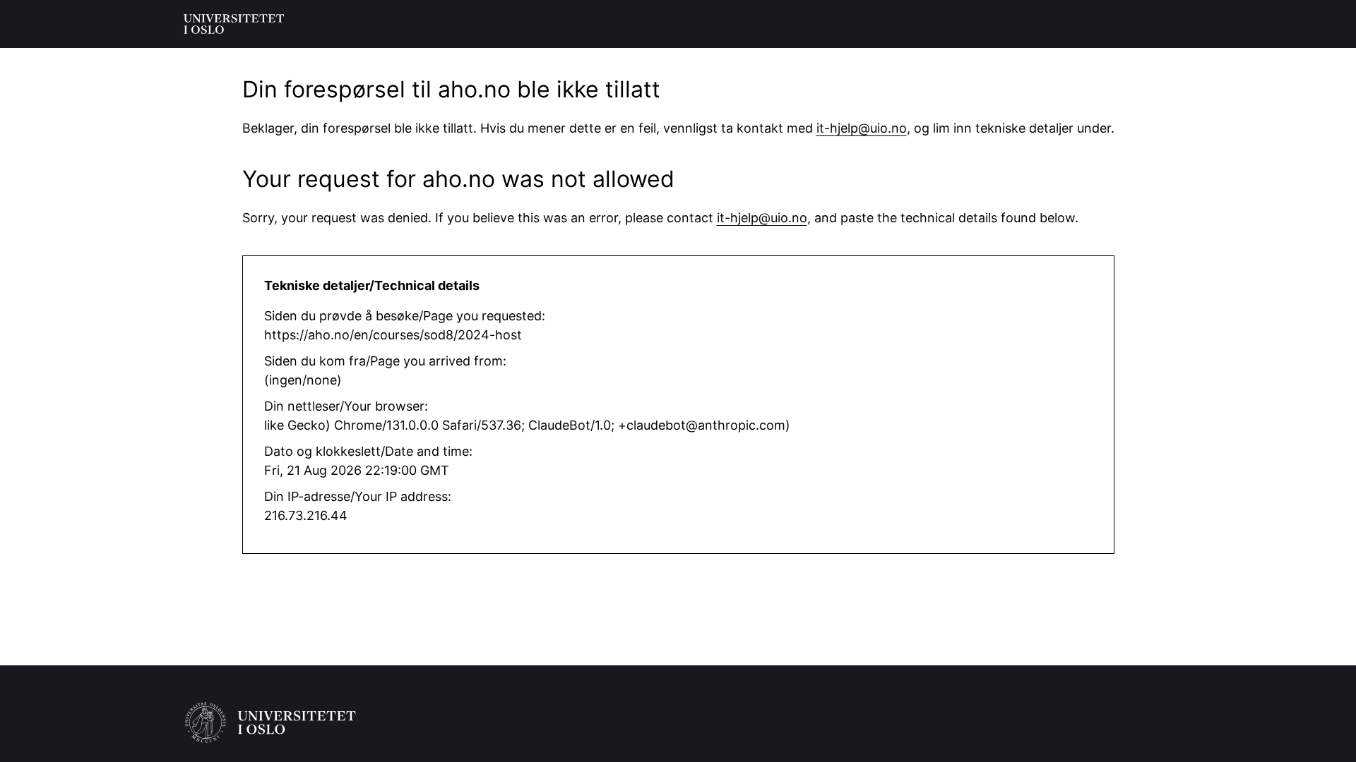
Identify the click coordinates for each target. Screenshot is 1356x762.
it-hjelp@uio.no (861, 128)
